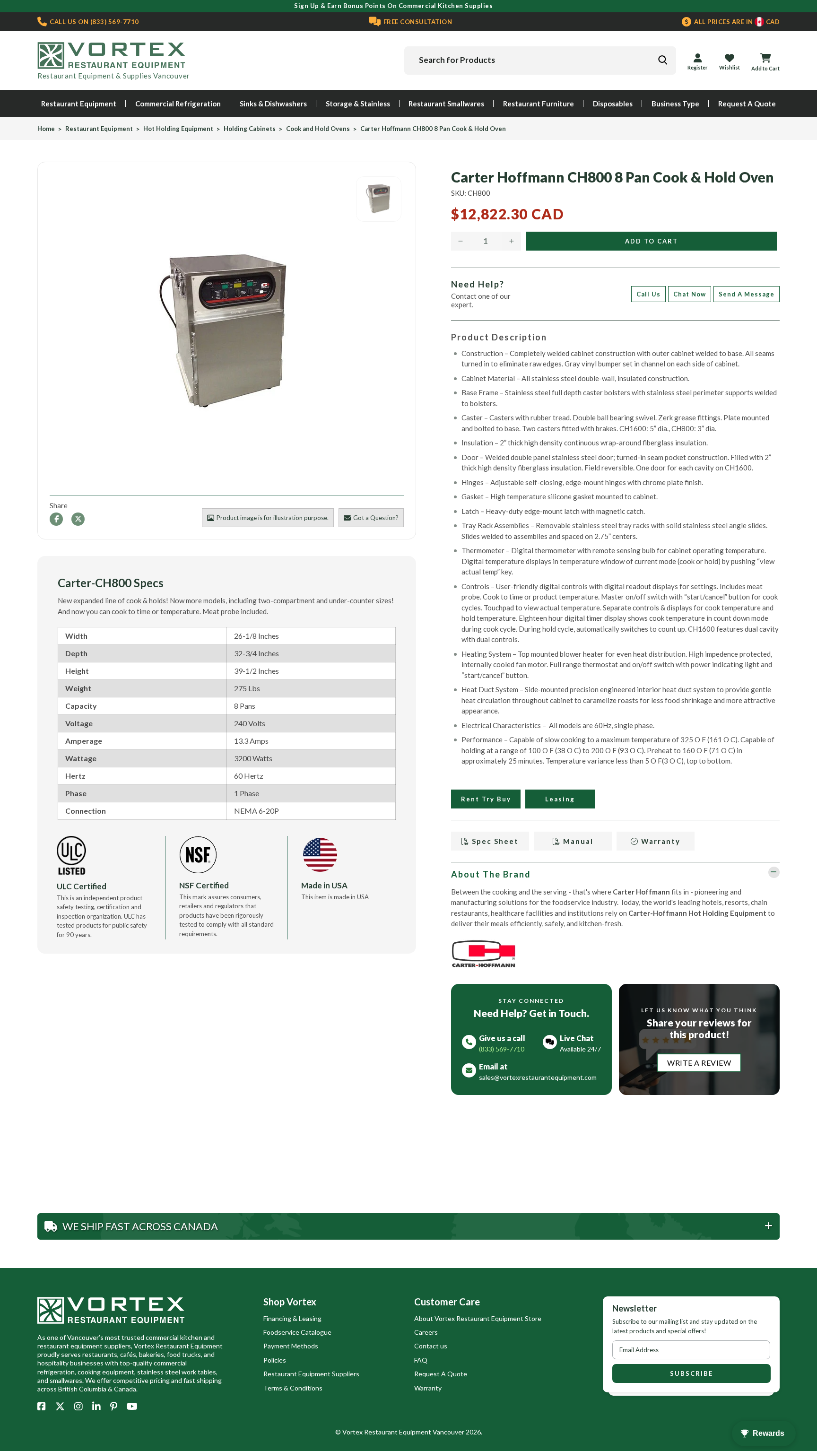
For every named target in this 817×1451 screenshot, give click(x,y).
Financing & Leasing (292, 1318)
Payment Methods (290, 1346)
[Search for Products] (662, 60)
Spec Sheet (494, 841)
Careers (426, 1332)
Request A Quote (747, 103)
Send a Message (746, 294)
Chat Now (689, 294)
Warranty (659, 841)
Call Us (648, 294)
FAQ (420, 1360)
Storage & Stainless (358, 103)
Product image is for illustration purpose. (273, 517)
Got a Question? (376, 517)
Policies (274, 1360)
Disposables (613, 103)
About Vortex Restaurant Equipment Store (477, 1318)
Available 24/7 (580, 1049)
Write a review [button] (699, 1062)
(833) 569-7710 (93, 22)
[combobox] (540, 60)
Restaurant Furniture (538, 103)
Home (46, 129)
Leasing (560, 799)
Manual (576, 841)
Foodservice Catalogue (297, 1332)
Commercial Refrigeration (178, 103)
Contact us (430, 1346)
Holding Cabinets (250, 129)
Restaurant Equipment (78, 103)
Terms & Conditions (292, 1388)
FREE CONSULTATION (417, 22)
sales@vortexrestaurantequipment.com (538, 1077)
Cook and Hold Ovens (318, 129)
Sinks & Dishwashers (273, 103)
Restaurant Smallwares (446, 103)
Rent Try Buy (486, 799)
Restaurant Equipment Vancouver (414, 1432)
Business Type (675, 103)
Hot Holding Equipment (178, 129)
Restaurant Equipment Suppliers (311, 1374)
